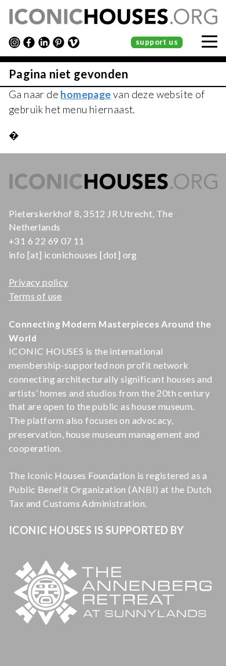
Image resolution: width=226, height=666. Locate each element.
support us (157, 41)
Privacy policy (38, 281)
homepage (85, 94)
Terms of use (35, 295)
